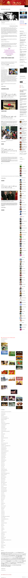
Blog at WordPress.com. (3, 577)
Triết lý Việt (2, 534)
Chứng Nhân (10, 553)
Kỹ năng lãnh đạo (3, 449)
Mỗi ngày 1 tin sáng (3, 115)
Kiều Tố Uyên (23, 311)
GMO (1, 441)
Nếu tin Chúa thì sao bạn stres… (24, 122)
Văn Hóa (8, 21)
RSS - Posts (21, 85)
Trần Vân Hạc (23, 202)
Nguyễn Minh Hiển (24, 195)
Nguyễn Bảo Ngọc (24, 177)
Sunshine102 (23, 329)
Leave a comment (13, 98)
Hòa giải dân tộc (3, 444)
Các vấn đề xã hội (3, 424)
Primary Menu (27, 6)
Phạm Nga (23, 193)
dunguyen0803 (23, 286)
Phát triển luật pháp (3, 490)
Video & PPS (5, 21)
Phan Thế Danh (23, 268)
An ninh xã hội (14, 552)
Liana (22, 123)
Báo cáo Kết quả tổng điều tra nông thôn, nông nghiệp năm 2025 (23, 96)
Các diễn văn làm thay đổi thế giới (5, 423)
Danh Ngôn (9, 554)
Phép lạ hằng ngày (3, 491)
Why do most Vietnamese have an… (24, 124)
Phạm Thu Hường (24, 209)
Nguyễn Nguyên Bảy (24, 204)
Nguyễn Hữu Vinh (24, 186)
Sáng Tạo (2, 499)
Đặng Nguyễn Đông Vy (24, 232)
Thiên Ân (23, 266)
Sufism (2, 504)
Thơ (2, 562)
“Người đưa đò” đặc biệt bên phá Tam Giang (9, 117)
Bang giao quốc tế (3, 419)
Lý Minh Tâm (23, 320)
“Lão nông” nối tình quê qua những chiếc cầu (23, 42)
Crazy (3, 22)
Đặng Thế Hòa (23, 230)
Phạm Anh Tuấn (23, 243)
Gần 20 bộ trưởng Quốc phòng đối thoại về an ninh (8, 160)
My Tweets (21, 161)
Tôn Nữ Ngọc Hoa (24, 239)
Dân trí (2, 121)
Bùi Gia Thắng (23, 121)
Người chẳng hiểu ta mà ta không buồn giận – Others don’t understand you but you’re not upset (23, 55)
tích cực (8, 563)
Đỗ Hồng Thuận (23, 241)
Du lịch (2, 436)
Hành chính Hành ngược (5, 555)
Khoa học (2, 462)
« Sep (20, 73)
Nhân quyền (2, 478)
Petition (2, 486)
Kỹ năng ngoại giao (3, 452)
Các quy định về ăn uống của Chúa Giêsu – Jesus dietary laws (23, 36)
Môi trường (20, 556)
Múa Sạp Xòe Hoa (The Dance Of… (24, 138)
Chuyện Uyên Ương (3, 428)
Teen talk (2, 512)
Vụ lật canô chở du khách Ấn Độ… (24, 147)
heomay (22, 275)
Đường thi (2, 547)
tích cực (14, 562)
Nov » (26, 73)
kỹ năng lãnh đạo (6, 556)
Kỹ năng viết (2, 461)
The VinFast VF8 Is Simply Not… (24, 153)
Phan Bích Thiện (23, 284)
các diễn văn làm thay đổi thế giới (23, 553)
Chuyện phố (2, 427)
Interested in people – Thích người (8, 64)
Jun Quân (23, 313)
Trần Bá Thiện (23, 257)
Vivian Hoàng (23, 293)
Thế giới (2, 520)
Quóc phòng (22, 559)
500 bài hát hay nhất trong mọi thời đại (5, 411)
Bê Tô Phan (23, 139)
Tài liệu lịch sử (2, 507)
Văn (1, 541)
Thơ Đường (4, 562)
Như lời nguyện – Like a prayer (23, 62)
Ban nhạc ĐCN (3, 340)
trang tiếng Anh (20, 562)
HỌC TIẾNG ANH (3, 341)
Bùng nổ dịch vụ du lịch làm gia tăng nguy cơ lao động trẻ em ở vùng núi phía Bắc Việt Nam (23, 112)
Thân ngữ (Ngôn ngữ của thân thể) (5, 516)
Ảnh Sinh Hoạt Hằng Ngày (4, 418)
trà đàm (2, 533)
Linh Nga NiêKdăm (24, 191)
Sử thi (1, 500)
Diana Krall (3, 45)
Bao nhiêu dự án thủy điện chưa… (24, 128)
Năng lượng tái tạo (3, 482)
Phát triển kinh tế (4, 559)
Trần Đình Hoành (24, 132)
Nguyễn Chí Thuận (24, 211)
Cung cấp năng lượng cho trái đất (5, 431)
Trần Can (23, 200)
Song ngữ (2, 503)
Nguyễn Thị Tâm (23, 225)
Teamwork (12, 561)
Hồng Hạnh (23, 216)
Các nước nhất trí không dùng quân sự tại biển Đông (9, 151)
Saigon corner (2, 496)
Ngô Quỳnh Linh (23, 184)
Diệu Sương (23, 223)
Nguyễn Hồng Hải (24, 304)
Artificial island (2, 414)
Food (21, 554)
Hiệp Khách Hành (24, 234)
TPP (1, 530)
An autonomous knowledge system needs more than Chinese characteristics (23, 94)
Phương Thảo (23, 277)
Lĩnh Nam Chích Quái (3, 469)
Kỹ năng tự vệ (2, 458)
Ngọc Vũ (23, 252)
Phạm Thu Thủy (23, 248)
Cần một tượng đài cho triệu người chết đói (23, 114)
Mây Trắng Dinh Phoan (3, 470)
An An (22, 175)
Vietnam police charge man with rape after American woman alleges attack (23, 40)
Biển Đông (3, 553)
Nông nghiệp (2, 475)
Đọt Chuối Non (8, 98)
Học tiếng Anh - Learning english (15, 555)
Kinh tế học (2, 465)
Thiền (1, 524)
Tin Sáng (2, 529)
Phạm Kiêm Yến (23, 270)
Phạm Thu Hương (24, 173)
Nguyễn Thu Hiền (24, 302)
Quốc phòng (2, 495)
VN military (2, 538)
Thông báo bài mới (22, 76)
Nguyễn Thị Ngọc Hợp (24, 221)
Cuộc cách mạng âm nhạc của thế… (24, 133)
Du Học (2, 435)
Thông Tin (2, 148)
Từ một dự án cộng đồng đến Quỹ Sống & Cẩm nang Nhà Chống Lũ (23, 104)
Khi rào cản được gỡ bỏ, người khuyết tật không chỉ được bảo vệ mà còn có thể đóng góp (23, 110)
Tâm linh (2, 508)
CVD (1, 432)
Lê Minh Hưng (23, 261)
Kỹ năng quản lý (3, 453)
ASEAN (2, 415)
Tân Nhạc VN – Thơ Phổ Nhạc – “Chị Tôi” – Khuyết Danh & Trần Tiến (23, 52)
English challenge (15, 554)
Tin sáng (11, 562)
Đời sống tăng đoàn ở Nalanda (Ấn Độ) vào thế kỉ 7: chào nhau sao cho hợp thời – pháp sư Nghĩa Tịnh (23, 99)
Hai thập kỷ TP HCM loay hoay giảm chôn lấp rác (23, 59)
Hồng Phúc (23, 259)
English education (19, 554)
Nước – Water (2, 483)
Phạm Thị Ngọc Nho (24, 250)
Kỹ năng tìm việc (3, 457)
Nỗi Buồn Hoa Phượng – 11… (23, 149)
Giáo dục (2, 440)
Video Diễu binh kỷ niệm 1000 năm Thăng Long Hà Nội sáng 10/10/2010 (9, 96)
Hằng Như (23, 322)
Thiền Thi (2, 525)
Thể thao (2, 521)
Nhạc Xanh (2, 21)
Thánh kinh (2, 513)
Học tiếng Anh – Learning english (5, 445)
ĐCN (1, 546)
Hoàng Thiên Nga (24, 182)
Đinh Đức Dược (23, 279)
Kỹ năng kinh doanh (3, 448)
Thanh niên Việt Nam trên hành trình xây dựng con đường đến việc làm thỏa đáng (23, 107)
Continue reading (9, 55)
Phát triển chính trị (3, 487)
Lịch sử (2, 466)
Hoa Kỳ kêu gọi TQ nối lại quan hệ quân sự (9, 186)
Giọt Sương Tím (23, 295)
